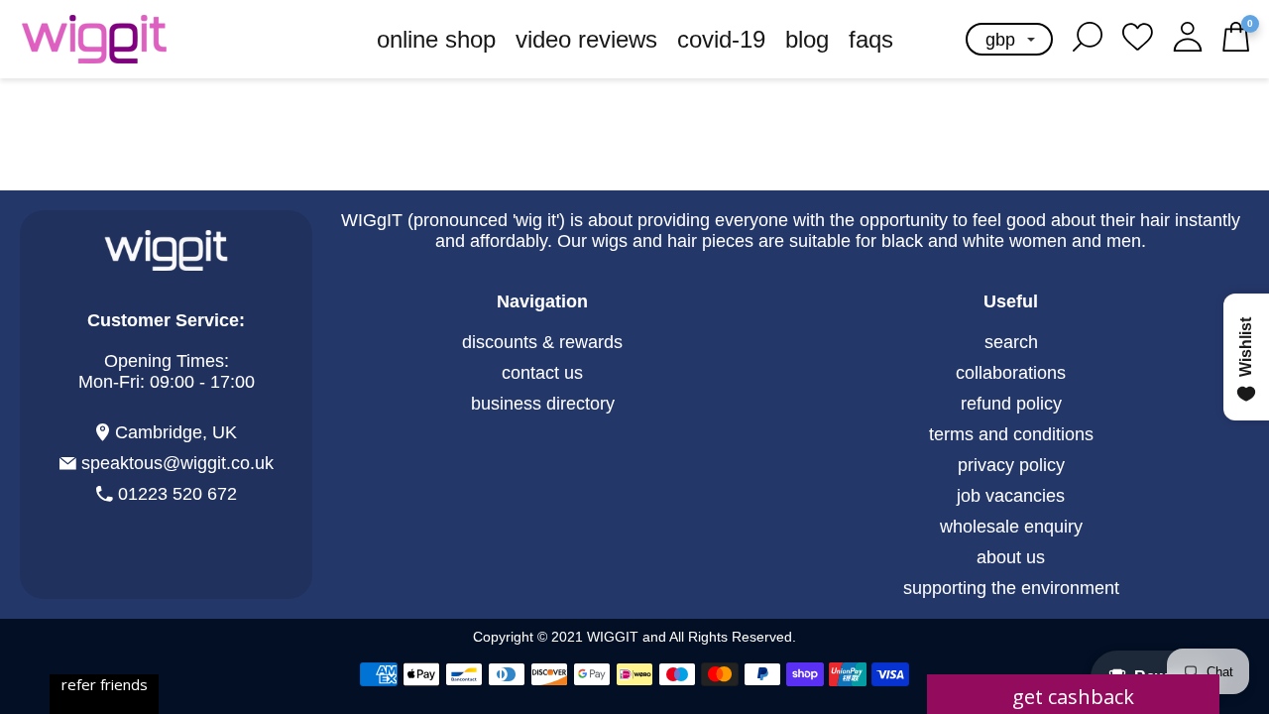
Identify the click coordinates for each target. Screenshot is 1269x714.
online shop (436, 39)
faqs (871, 39)
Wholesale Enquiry (1011, 526)
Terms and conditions (1011, 434)
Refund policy (1011, 404)
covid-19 (721, 39)
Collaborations (1011, 373)
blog (807, 39)
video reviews (586, 39)
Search (1011, 342)
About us (1011, 557)
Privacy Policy (1011, 465)
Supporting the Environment (1011, 588)
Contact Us (542, 373)
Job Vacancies (1011, 496)
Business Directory (543, 404)
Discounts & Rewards (542, 342)
